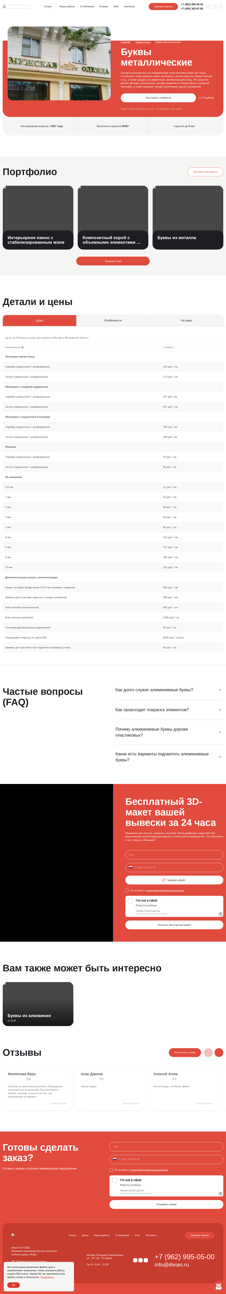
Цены (85, 1235)
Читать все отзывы (185, 1052)
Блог (116, 6)
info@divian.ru (172, 1264)
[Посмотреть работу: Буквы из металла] (188, 218)
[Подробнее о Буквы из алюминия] (38, 1004)
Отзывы (103, 6)
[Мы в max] (208, 6)
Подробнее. (47, 1277)
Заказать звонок (163, 6)
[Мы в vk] (220, 6)
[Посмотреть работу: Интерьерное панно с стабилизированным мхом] (38, 218)
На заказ (186, 320)
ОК (13, 1285)
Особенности (113, 320)
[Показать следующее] (219, 1052)
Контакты (129, 6)
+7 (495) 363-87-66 (192, 8)
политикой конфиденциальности (165, 890)
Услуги (48, 6)
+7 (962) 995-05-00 (192, 4)
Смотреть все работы (205, 171)
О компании (87, 6)
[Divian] (16, 6)
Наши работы (67, 6)
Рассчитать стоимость (158, 97)
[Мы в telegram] (214, 6)
